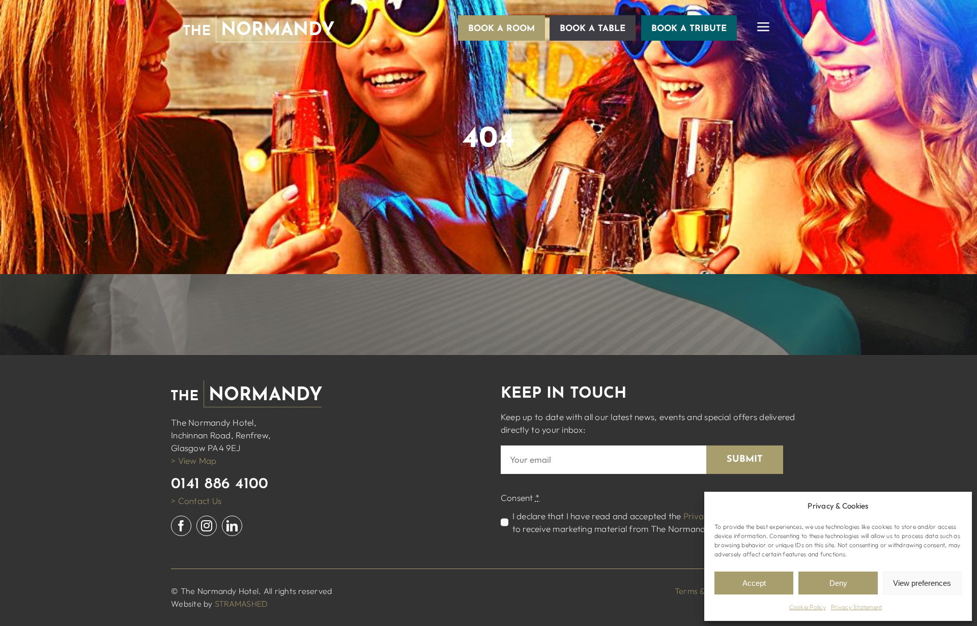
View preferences (922, 583)
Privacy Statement (856, 607)
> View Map (194, 460)
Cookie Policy (807, 607)
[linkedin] (232, 526)
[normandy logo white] (258, 19)
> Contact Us (196, 500)
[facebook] (181, 526)
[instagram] (206, 526)
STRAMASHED (241, 604)
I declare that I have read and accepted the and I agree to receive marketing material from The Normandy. (648, 522)
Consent (520, 497)
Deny (838, 583)
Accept (754, 583)
